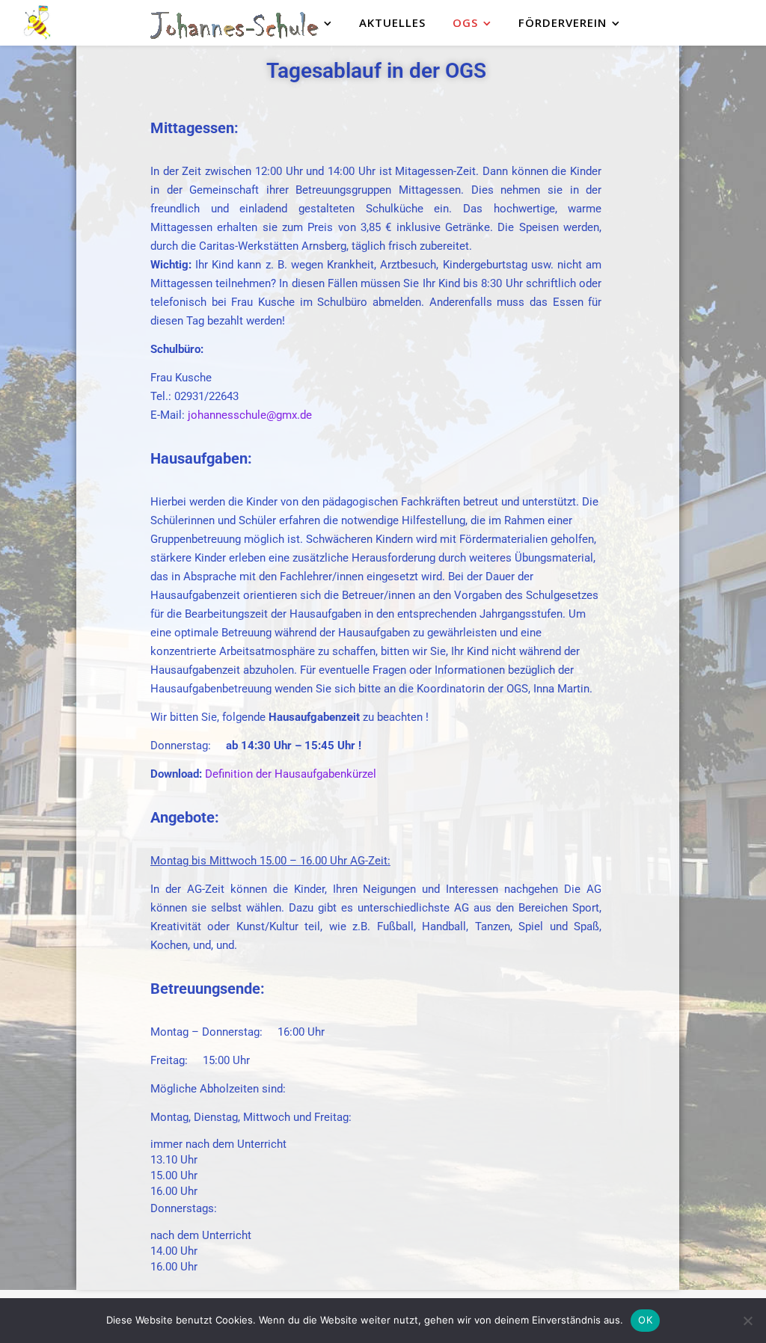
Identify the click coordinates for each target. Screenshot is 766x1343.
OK (645, 1320)
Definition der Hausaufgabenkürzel (290, 774)
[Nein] (747, 1320)
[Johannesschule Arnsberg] (37, 22)
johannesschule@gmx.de (250, 415)
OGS (465, 22)
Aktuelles (392, 22)
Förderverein (562, 22)
